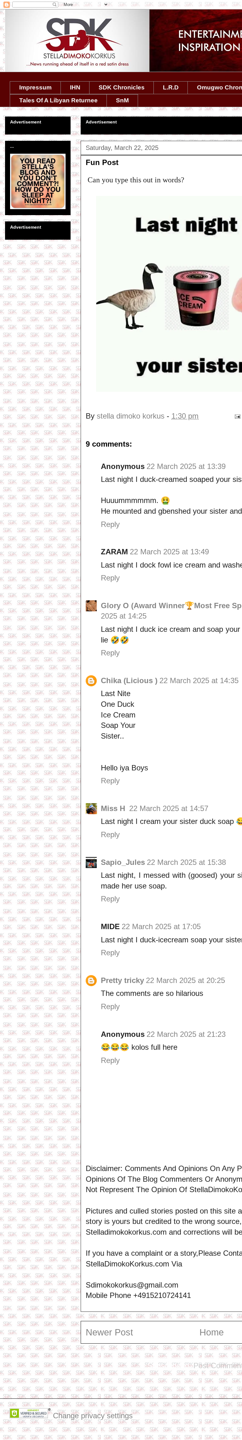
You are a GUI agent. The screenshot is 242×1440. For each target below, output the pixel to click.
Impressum (35, 87)
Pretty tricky (122, 980)
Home (211, 1332)
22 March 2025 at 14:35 (199, 680)
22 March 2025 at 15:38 (186, 862)
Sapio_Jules (123, 862)
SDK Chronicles (122, 87)
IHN (75, 87)
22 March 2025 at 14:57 (168, 808)
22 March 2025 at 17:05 (161, 926)
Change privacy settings (93, 1415)
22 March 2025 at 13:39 (186, 466)
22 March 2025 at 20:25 (185, 980)
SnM (122, 100)
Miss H (114, 808)
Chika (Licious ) (129, 680)
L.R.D (171, 87)
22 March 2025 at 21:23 (186, 1034)
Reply (110, 524)
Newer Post (109, 1332)
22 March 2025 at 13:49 (169, 551)
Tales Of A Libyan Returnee (58, 100)
